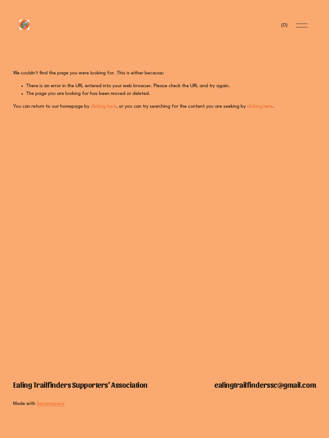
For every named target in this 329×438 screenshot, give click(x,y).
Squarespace (51, 403)
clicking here (103, 106)
